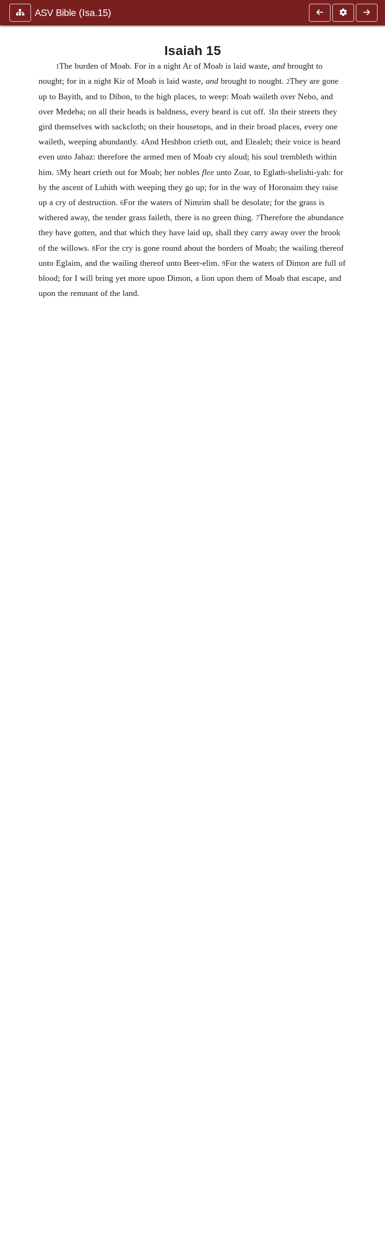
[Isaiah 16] (366, 13)
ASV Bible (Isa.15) (73, 13)
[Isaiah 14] (320, 13)
